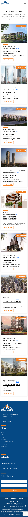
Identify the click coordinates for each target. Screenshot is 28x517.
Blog (2, 449)
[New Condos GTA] (5, 3)
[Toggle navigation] (25, 2)
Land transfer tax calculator (8, 466)
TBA (17, 90)
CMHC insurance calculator (8, 463)
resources (3, 439)
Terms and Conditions (7, 441)
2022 (17, 48)
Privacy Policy (4, 444)
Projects (3, 434)
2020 (17, 340)
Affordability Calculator (7, 461)
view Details (8, 60)
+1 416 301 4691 (7, 419)
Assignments (4, 437)
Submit (14, 490)
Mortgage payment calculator (9, 468)
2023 (17, 131)
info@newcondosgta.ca (9, 421)
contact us (4, 446)
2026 (17, 173)
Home (2, 432)
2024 (17, 214)
